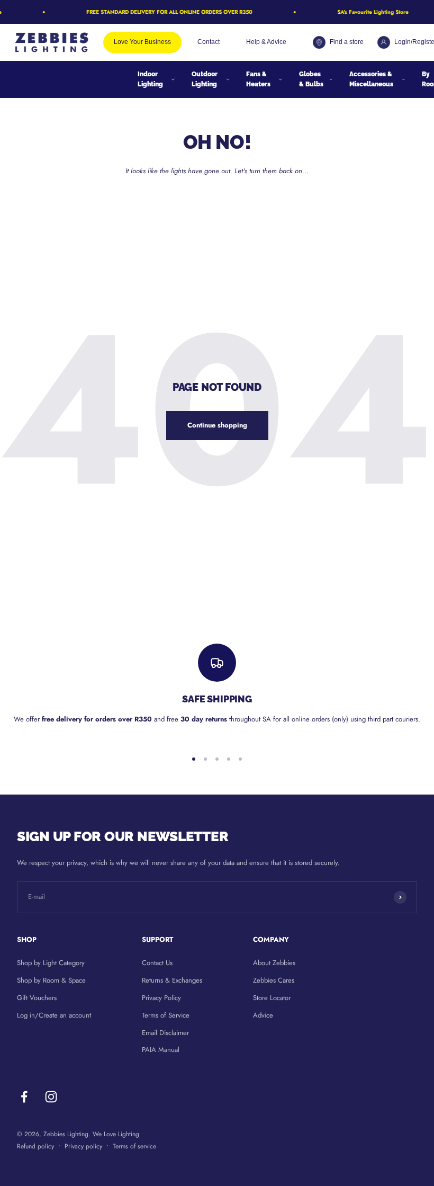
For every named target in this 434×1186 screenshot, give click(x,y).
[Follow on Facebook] (24, 1097)
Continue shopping (217, 425)
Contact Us (157, 963)
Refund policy (35, 1146)
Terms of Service (165, 1015)
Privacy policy (83, 1146)
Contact (208, 42)
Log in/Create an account (54, 1015)
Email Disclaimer (165, 1033)
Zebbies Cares (273, 980)
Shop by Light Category (51, 963)
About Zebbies (274, 963)
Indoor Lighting (150, 79)
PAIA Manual (160, 1050)
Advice (263, 1015)
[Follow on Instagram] (51, 1097)
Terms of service (134, 1146)
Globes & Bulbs (311, 79)
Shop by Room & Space (51, 980)
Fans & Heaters (258, 79)
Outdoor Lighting (205, 79)
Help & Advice (266, 42)
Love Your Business (142, 42)
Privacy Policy (161, 998)
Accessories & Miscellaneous (371, 79)
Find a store (345, 42)
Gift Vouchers (37, 998)
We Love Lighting (116, 1134)
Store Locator (272, 998)
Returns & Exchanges (172, 980)
